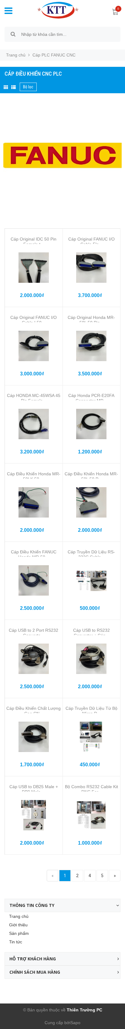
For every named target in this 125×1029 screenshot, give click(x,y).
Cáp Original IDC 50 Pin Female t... (33, 242)
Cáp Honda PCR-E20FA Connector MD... (91, 398)
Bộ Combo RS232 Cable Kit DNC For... (91, 789)
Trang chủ (19, 916)
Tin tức (15, 941)
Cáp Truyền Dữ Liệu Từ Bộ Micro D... (91, 711)
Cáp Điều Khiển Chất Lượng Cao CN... (33, 711)
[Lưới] (6, 87)
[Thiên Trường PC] (53, 9)
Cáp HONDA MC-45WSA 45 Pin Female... (33, 398)
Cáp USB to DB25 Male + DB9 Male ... (33, 789)
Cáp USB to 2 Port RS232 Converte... (33, 633)
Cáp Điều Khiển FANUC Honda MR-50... (33, 554)
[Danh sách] (13, 87)
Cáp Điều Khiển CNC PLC (33, 73)
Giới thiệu (18, 924)
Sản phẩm (19, 933)
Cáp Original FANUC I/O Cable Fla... (91, 242)
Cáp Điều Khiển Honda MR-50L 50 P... (91, 476)
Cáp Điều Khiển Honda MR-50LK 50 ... (33, 476)
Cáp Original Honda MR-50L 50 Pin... (91, 320)
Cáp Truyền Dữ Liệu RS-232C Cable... (91, 554)
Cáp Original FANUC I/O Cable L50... (33, 320)
